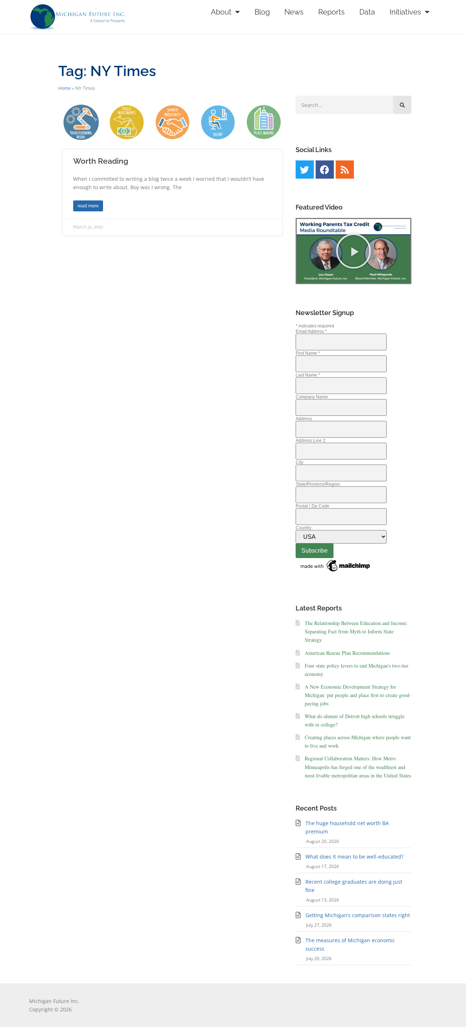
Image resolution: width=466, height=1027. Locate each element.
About (221, 12)
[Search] (402, 105)
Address (304, 419)
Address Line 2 (310, 440)
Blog (262, 12)
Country (303, 528)
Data (367, 12)
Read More (88, 205)
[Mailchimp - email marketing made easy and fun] (336, 571)
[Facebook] (325, 169)
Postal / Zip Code (312, 506)
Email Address (311, 331)
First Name (308, 353)
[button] (353, 251)
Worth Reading (100, 161)
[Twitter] (305, 169)
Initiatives (405, 12)
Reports (331, 12)
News (294, 12)
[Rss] (345, 169)
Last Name (308, 375)
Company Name (312, 397)
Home (64, 88)
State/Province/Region (318, 484)
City (299, 462)
